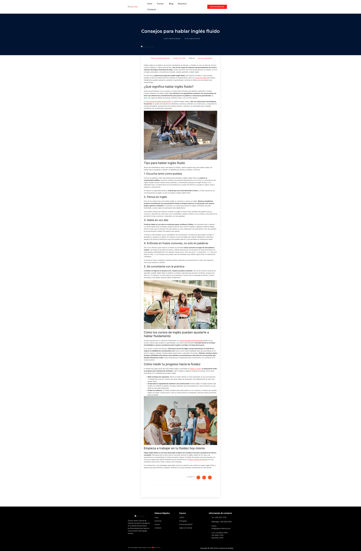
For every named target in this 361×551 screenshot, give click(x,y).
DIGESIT (158, 547)
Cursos (160, 3)
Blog (171, 3)
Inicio (149, 3)
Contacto (151, 9)
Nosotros (182, 3)
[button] (160, 3)
